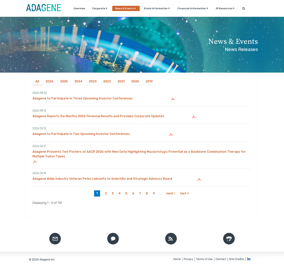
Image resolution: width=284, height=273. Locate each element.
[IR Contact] (113, 238)
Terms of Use (204, 259)
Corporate (98, 8)
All (37, 81)
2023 (93, 81)
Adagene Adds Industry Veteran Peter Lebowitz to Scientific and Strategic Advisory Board (102, 179)
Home (177, 259)
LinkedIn (249, 259)
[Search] (243, 8)
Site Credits (236, 259)
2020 (135, 81)
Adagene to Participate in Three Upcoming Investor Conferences (82, 98)
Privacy (188, 259)
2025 (64, 81)
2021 (121, 81)
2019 (149, 81)
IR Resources (224, 8)
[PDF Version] (173, 98)
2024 (78, 81)
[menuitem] (79, 8)
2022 (107, 81)
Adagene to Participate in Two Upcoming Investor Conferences (81, 134)
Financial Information (192, 8)
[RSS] (171, 238)
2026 (50, 81)
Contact (221, 259)
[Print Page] (229, 238)
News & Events (124, 8)
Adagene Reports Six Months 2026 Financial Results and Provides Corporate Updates (98, 116)
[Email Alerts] (55, 238)
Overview (79, 8)
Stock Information (156, 8)
